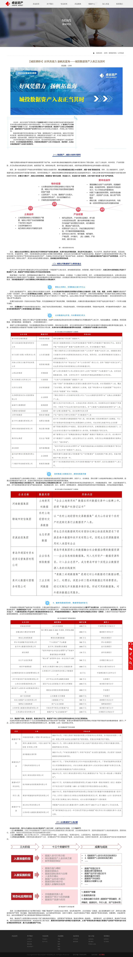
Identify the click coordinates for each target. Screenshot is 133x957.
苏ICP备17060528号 (79, 954)
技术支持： (98, 954)
